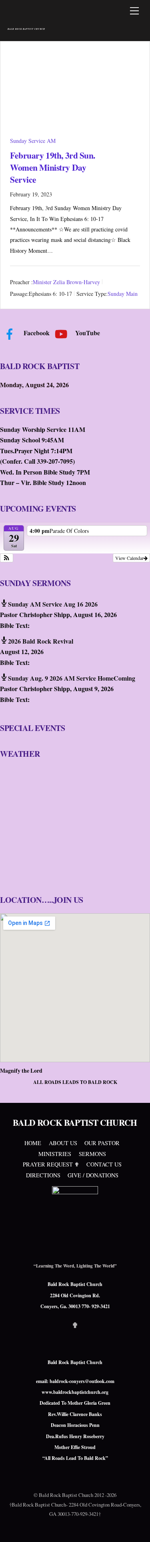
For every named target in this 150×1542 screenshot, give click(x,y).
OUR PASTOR (102, 1143)
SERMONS (92, 1154)
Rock (100, 1458)
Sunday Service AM (33, 140)
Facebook (36, 332)
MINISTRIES (54, 1154)
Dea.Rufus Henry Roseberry (75, 1436)
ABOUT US (63, 1143)
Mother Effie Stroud (75, 1447)
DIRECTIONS (43, 1175)
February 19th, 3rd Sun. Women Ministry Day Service (52, 167)
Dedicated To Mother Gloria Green (75, 1403)
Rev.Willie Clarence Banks (75, 1414)
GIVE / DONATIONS (93, 1175)
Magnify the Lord (21, 1070)
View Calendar (129, 558)
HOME (32, 1143)
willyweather (48, 875)
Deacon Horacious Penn (75, 1425)
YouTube (87, 332)
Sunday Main (123, 293)
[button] (6, 558)
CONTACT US (104, 1164)
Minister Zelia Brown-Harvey (66, 282)
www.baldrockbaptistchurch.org (75, 1392)
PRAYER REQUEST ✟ (51, 1164)
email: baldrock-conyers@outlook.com (75, 1381)
